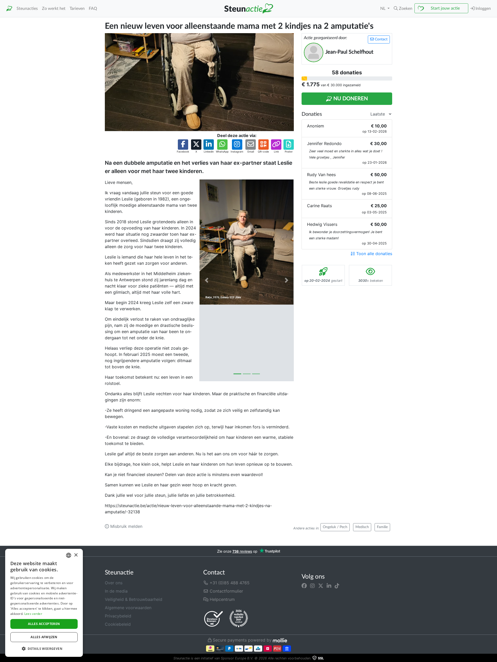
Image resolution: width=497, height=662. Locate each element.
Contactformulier (225, 591)
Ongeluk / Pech (335, 527)
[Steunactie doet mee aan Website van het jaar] (238, 619)
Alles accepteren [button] (44, 624)
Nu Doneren (350, 98)
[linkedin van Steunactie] (329, 585)
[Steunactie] (9, 8)
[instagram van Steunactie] (312, 585)
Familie (382, 527)
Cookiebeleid (118, 624)
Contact (381, 39)
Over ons (113, 582)
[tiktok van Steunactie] (337, 585)
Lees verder (33, 613)
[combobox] (68, 555)
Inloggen (482, 8)
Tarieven (77, 8)
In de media (116, 591)
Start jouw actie (445, 8)
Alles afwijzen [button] (44, 637)
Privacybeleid (118, 615)
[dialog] (44, 603)
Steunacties (27, 8)
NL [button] (383, 8)
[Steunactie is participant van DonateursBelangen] (213, 618)
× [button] (76, 555)
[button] (403, 8)
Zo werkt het (53, 8)
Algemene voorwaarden (128, 607)
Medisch (362, 527)
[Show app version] (493, 658)
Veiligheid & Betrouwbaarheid (133, 599)
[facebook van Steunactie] (304, 585)
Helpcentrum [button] (221, 599)
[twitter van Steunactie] (320, 585)
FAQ (93, 8)
